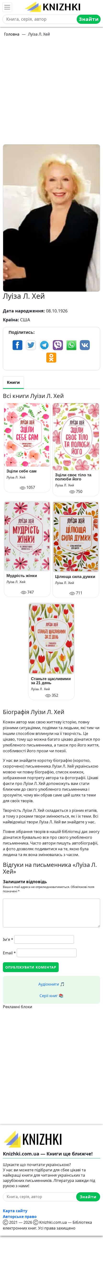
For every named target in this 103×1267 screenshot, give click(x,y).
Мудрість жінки (21, 576)
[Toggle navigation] (7, 7)
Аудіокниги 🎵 (51, 984)
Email (9, 953)
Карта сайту (15, 1210)
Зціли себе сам (21, 471)
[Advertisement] (51, 92)
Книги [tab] (13, 382)
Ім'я (8, 939)
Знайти (89, 19)
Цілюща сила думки (75, 577)
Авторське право (20, 1216)
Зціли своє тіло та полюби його (73, 477)
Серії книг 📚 (51, 995)
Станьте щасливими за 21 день (51, 681)
